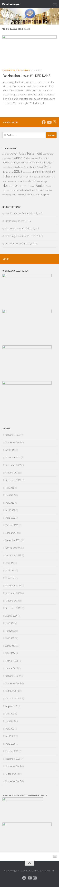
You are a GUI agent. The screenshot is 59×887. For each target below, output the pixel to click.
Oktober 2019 (12, 691)
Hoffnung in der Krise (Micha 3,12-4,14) (24, 236)
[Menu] (55, 4)
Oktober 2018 (12, 773)
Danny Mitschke (19, 162)
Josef (28, 176)
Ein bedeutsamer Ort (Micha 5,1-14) (22, 228)
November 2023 (13, 442)
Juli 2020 (9, 623)
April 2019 (10, 736)
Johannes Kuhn (14, 176)
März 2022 (10, 517)
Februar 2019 (11, 751)
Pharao (48, 186)
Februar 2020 (11, 660)
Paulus (40, 185)
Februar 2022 (11, 525)
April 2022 (10, 510)
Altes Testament (30, 153)
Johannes (26, 172)
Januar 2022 (11, 532)
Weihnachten (33, 194)
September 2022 (13, 480)
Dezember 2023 (12, 434)
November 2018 (13, 766)
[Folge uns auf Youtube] (49, 122)
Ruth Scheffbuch (27, 190)
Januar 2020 (11, 668)
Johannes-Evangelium (42, 172)
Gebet (27, 166)
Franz (20, 167)
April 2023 (10, 450)
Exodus (5, 167)
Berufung (12, 158)
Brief (26, 158)
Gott (47, 166)
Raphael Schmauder (10, 190)
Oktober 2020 (12, 600)
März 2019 (10, 743)
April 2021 (10, 570)
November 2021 (13, 547)
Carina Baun (34, 158)
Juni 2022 (10, 495)
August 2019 (11, 706)
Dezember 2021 (12, 540)
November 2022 (13, 465)
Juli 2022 (9, 487)
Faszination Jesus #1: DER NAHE (26, 75)
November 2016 (13, 781)
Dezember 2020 (12, 585)
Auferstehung (48, 154)
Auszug (5, 158)
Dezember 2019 (12, 675)
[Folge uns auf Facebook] (44, 122)
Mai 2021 (9, 562)
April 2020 (10, 645)
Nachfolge (42, 181)
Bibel (19, 158)
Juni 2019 (10, 721)
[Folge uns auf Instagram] (54, 122)
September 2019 (13, 698)
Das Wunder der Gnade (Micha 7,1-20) (23, 213)
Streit (50, 190)
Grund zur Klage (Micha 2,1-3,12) (21, 243)
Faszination (13, 167)
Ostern (32, 186)
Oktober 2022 (12, 472)
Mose (32, 181)
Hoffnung (6, 171)
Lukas (26, 70)
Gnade (41, 167)
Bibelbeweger (11, 4)
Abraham (6, 154)
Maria (53, 177)
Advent (14, 153)
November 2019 (13, 683)
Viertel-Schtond (18, 194)
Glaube (34, 166)
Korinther (35, 177)
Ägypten (44, 194)
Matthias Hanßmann (20, 181)
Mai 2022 (9, 502)
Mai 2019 (9, 728)
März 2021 (10, 578)
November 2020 (13, 593)
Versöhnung (6, 195)
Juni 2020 (10, 630)
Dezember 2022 (12, 457)
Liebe (42, 176)
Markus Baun (7, 181)
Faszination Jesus (12, 70)
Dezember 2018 (12, 758)
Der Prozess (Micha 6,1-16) (18, 220)
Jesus (16, 171)
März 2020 (10, 653)
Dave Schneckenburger (40, 162)
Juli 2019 (9, 713)
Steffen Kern (42, 190)
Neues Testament (16, 185)
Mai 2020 (9, 638)
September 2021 (13, 555)
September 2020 (13, 608)
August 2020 (11, 615)
